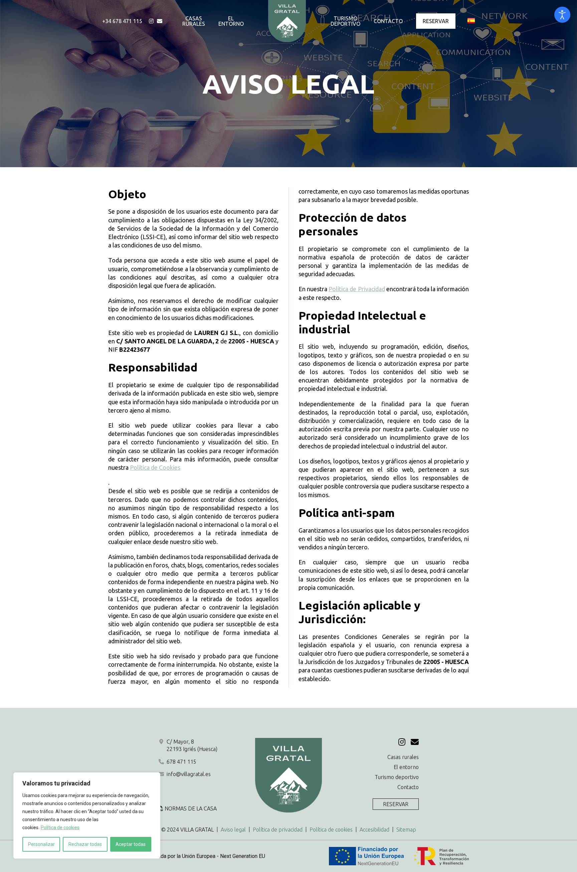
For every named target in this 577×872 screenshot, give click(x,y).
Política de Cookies (155, 467)
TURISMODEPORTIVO (345, 21)
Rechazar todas (85, 844)
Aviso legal (233, 830)
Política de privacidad (278, 830)
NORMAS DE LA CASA (191, 808)
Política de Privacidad (357, 289)
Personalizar (41, 844)
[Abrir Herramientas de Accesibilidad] (562, 15)
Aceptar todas (131, 844)
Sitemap (406, 830)
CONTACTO (388, 21)
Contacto (408, 787)
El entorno (406, 767)
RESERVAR (436, 21)
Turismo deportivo (397, 777)
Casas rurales (403, 757)
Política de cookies (60, 827)
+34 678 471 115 (122, 21)
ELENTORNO (231, 21)
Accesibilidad (374, 830)
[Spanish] (471, 21)
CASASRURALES (193, 21)
